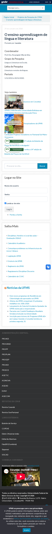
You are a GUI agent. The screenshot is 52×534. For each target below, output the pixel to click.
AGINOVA (6, 380)
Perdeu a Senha (16, 215)
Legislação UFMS (14, 256)
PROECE (5, 370)
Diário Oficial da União (10, 434)
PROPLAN (6, 354)
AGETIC (5, 375)
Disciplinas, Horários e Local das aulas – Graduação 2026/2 (22, 237)
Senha (7, 194)
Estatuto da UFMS (15, 261)
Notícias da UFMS (18, 287)
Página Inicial (9, 17)
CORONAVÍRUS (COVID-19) (16, 2)
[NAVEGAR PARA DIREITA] (50, 2)
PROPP (5, 349)
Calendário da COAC (16, 276)
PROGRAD (6, 344)
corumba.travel (33, 466)
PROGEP (5, 360)
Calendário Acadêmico (16, 243)
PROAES (5, 339)
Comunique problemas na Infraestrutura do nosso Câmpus (24, 249)
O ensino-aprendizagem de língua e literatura (23, 20)
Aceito (26, 530)
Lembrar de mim (13, 203)
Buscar (42, 166)
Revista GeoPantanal (10, 412)
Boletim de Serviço (9, 423)
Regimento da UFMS (16, 266)
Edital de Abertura (9, 439)
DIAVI (4, 391)
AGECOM (6, 396)
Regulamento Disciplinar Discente (21, 271)
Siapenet (5, 449)
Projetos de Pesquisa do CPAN (30, 17)
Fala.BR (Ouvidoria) (9, 444)
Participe (47, 2)
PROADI (5, 365)
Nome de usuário (12, 186)
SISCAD (5, 455)
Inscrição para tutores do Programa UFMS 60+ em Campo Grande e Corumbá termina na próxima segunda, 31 (28, 318)
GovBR (4, 2)
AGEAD (5, 386)
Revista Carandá (8, 407)
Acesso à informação (34, 2)
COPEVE (5, 428)
